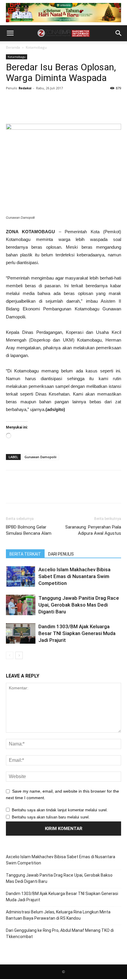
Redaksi (25, 88)
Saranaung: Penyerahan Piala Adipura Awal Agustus (93, 530)
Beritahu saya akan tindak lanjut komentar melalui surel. (60, 810)
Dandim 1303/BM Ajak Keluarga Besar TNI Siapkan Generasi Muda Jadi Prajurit (76, 633)
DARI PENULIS (61, 554)
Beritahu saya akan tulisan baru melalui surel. (51, 817)
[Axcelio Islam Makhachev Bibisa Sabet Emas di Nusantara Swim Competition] (20, 576)
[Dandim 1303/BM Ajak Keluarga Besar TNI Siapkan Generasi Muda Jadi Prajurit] (20, 633)
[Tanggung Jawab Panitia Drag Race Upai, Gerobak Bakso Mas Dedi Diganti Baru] (20, 605)
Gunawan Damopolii (40, 457)
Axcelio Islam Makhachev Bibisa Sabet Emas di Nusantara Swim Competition (74, 576)
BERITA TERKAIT (25, 554)
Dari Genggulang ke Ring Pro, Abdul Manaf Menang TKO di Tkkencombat (60, 933)
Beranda (13, 47)
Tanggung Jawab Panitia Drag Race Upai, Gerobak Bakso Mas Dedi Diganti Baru (78, 605)
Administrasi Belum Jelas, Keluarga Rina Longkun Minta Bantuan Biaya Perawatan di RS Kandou (58, 915)
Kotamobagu (36, 47)
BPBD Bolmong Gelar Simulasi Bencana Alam (28, 530)
